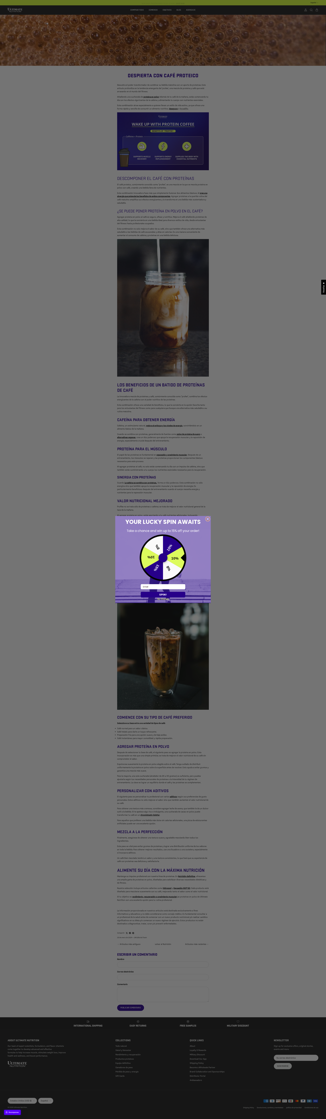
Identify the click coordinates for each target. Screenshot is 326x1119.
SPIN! (163, 594)
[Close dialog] (208, 519)
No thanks (163, 599)
